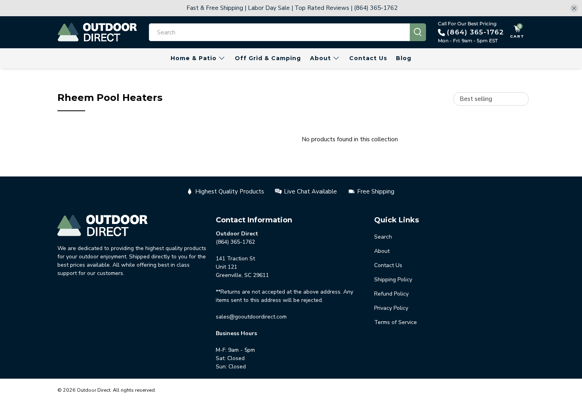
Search (383, 237)
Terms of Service (395, 322)
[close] (574, 8)
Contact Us (368, 58)
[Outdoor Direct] (97, 32)
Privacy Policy (391, 308)
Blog (403, 58)
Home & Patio (194, 58)
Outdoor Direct (93, 390)
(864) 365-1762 (475, 32)
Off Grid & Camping (268, 58)
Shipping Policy (393, 279)
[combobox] (279, 32)
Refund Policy (391, 294)
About (320, 58)
